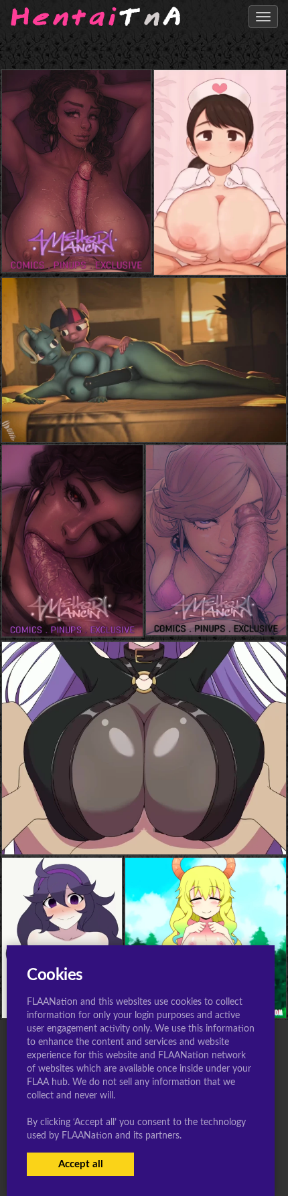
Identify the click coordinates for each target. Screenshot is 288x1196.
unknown (220, 247)
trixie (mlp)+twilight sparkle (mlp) (144, 415)
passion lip (143, 828)
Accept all (80, 1164)
